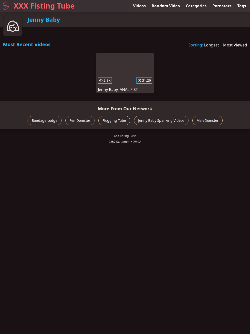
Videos (139, 6)
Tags (241, 6)
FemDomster (80, 120)
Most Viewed (235, 45)
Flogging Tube (114, 120)
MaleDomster (208, 120)
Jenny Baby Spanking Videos (161, 120)
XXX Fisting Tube (44, 6)
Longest (211, 45)
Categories (196, 6)
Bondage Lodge (44, 120)
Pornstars (221, 6)
